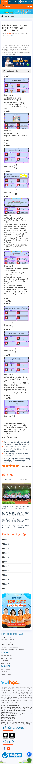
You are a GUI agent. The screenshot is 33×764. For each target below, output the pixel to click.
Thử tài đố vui (5, 671)
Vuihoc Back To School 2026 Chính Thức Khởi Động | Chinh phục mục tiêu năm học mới (15, 449)
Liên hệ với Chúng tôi (7, 658)
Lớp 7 (6, 566)
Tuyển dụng (4, 660)
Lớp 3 (6, 548)
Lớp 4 (12, 35)
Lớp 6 (6, 562)
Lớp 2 (6, 544)
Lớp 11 (6, 584)
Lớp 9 (6, 575)
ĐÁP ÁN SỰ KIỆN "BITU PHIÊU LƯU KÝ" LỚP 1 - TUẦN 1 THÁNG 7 (16, 526)
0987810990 (14, 642)
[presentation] (15, 166)
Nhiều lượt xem (9, 480)
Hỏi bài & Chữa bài (6, 674)
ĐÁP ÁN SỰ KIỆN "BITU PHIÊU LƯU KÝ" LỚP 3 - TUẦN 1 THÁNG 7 (16, 514)
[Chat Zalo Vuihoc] (29, 754)
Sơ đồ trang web (5, 663)
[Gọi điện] (29, 760)
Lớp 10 (6, 579)
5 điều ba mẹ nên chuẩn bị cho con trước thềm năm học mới (16, 455)
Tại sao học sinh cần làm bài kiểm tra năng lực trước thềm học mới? (17, 443)
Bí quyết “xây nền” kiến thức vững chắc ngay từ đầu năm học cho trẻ (17, 461)
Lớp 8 (6, 571)
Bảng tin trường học (6, 669)
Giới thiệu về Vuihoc (6, 655)
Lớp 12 (6, 588)
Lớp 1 (6, 539)
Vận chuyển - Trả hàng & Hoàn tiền (11, 647)
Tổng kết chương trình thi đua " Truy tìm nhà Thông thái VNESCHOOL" (16, 508)
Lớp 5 (6, 557)
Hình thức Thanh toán (7, 644)
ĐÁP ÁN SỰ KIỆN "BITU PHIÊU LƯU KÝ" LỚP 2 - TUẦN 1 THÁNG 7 (16, 520)
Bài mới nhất (23, 480)
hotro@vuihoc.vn (9, 639)
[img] (16, 11)
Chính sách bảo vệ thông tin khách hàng (12, 649)
